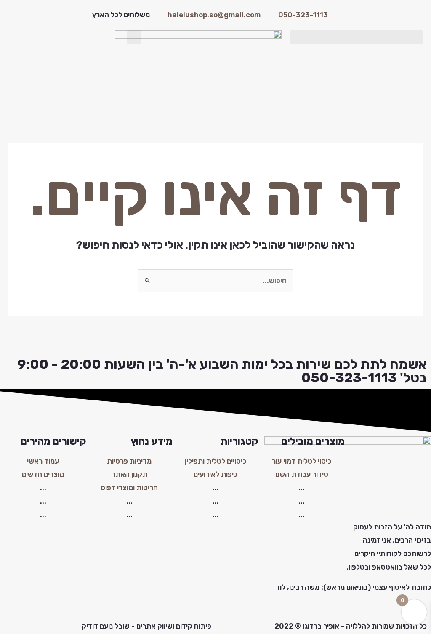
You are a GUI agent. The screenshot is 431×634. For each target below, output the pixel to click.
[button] (356, 37)
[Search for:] (215, 281)
